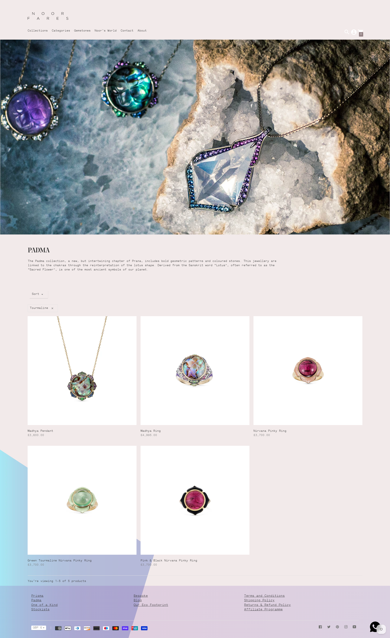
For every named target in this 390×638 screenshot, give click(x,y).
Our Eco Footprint (151, 605)
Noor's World (106, 30)
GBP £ (37, 627)
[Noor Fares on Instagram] (346, 627)
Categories (61, 30)
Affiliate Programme (263, 609)
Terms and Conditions (264, 596)
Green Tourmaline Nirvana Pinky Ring (60, 560)
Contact (127, 30)
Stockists (40, 609)
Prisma (37, 596)
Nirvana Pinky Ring (270, 431)
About (142, 30)
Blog (138, 600)
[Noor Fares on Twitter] (329, 627)
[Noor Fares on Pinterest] (337, 627)
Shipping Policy (259, 600)
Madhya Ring (151, 431)
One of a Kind (44, 605)
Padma (36, 600)
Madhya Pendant (40, 431)
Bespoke (141, 596)
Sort (35, 294)
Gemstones (82, 30)
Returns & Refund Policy (267, 605)
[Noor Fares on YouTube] (354, 627)
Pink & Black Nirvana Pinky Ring (169, 560)
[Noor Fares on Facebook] (320, 627)
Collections (38, 30)
